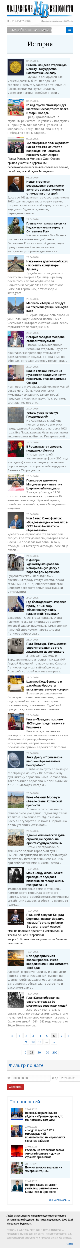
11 (39, 1042)
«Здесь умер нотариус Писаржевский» (42, 414)
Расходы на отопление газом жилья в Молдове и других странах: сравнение (44, 1153)
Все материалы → (59, 1199)
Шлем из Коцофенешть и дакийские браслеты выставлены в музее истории (47, 685)
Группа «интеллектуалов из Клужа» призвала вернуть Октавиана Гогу (46, 227)
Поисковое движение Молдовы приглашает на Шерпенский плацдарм (44, 484)
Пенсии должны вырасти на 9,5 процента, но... (43, 1169)
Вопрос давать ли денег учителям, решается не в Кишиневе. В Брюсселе (41, 1188)
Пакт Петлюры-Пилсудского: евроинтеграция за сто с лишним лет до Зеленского (46, 647)
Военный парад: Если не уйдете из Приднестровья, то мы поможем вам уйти (44, 1116)
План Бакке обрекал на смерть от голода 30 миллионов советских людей (46, 1002)
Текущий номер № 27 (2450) (29, 30)
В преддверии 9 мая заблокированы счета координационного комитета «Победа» (47, 962)
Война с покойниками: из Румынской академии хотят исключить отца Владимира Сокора (46, 377)
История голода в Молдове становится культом (45, 339)
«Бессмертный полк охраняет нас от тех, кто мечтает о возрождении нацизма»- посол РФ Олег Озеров (47, 149)
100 (46, 1052)
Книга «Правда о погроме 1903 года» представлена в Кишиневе (45, 723)
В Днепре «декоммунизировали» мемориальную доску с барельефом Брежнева (43, 566)
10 (32, 1042)
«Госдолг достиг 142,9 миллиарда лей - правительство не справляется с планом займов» (45, 1135)
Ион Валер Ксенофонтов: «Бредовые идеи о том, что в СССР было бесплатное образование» (47, 524)
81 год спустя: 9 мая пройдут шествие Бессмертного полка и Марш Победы (47, 109)
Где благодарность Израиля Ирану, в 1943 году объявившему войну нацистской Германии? (46, 608)
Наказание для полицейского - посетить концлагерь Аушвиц (47, 265)
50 (39, 1052)
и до (55, 1078)
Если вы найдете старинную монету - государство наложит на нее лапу (46, 69)
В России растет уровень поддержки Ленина (44, 448)
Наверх (69, 1243)
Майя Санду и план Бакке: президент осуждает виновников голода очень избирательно (45, 879)
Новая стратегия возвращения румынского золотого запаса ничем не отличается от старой (45, 187)
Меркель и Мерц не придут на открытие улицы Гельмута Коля (47, 307)
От (8, 1078)
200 (54, 1052)
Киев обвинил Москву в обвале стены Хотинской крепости (44, 801)
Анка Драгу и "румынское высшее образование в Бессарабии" (44, 761)
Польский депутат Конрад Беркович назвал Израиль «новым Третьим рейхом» (45, 919)
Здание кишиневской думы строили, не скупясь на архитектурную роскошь (45, 839)
